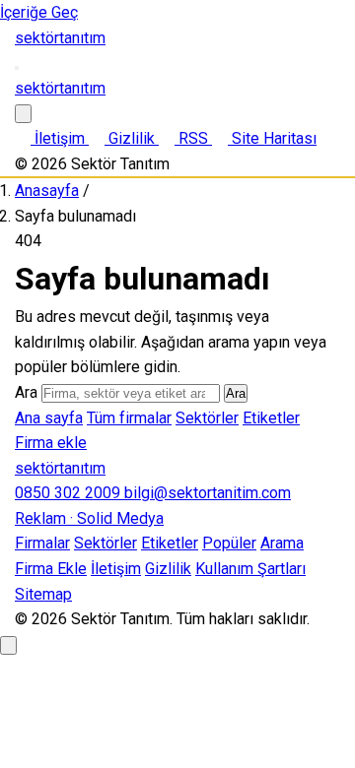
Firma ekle (51, 442)
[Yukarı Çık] (8, 645)
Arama (282, 543)
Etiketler (271, 418)
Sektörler (207, 418)
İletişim (116, 568)
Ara (26, 392)
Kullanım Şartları (250, 568)
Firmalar (42, 543)
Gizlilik (168, 568)
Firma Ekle (51, 568)
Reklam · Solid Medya (89, 518)
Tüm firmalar (129, 418)
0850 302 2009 (69, 492)
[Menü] (17, 68)
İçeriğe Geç (39, 12)
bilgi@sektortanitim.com (207, 492)
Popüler (229, 543)
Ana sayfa (49, 418)
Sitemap (43, 594)
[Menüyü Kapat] (23, 113)
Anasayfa (47, 190)
